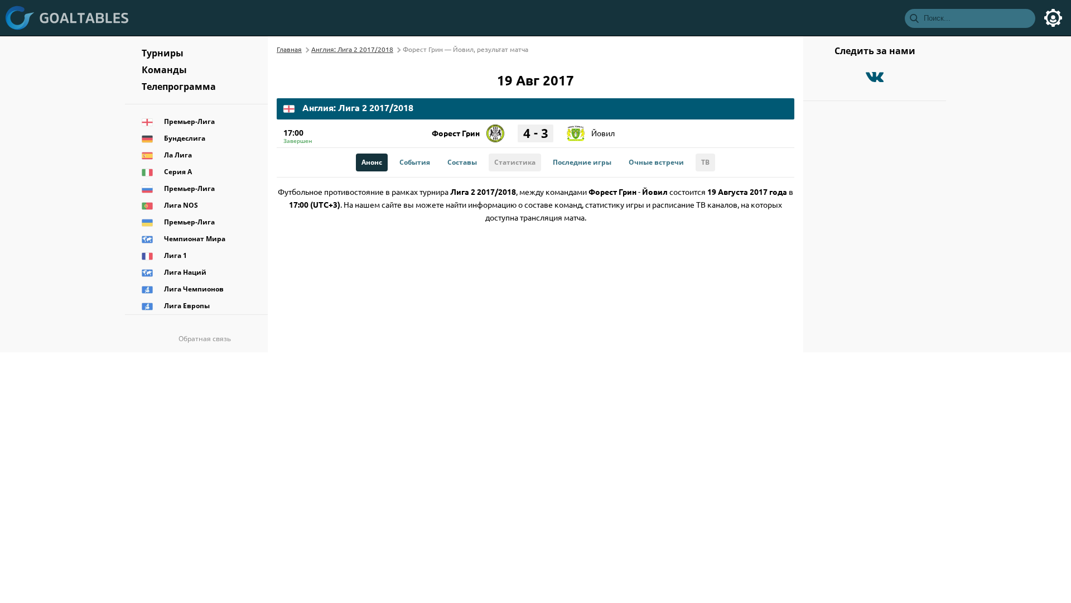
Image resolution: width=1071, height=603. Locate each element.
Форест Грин (456, 133)
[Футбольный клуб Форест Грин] (495, 130)
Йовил (603, 133)
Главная (289, 49)
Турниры (163, 53)
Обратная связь (204, 338)
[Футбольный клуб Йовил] (576, 130)
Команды (164, 70)
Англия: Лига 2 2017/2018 (352, 49)
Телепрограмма (179, 86)
